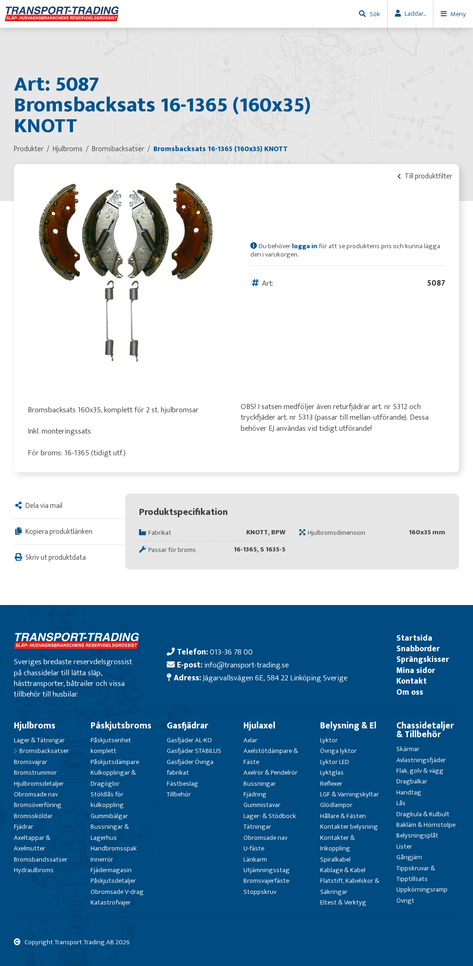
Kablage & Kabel (342, 870)
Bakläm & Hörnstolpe (425, 825)
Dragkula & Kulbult (422, 814)
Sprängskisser (422, 659)
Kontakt (411, 681)
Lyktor (329, 740)
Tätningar (257, 826)
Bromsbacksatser (44, 751)
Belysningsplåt (417, 835)
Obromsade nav (36, 794)
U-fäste (253, 848)
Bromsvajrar (30, 762)
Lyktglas (332, 772)
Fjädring (255, 794)
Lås (401, 803)
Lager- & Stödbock (269, 816)
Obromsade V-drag (117, 892)
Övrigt (405, 900)
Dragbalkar (411, 781)
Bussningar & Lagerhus (110, 832)
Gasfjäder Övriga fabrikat (190, 767)
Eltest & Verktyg (343, 902)
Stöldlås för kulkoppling (107, 800)
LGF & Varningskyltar (349, 794)
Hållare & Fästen (343, 816)
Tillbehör (179, 794)
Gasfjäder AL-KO (189, 740)
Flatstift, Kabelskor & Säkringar (349, 886)
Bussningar (259, 783)
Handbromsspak (114, 848)
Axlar (250, 740)
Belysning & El (348, 725)
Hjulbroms (34, 725)
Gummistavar (261, 805)
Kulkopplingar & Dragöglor (113, 778)
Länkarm (255, 859)
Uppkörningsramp (422, 889)
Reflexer (331, 783)
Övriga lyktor (338, 751)
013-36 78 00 (231, 652)
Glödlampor (336, 805)
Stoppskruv (259, 892)
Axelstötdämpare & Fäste (270, 756)
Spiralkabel (335, 859)
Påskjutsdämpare (115, 762)
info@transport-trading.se (246, 665)
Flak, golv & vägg (419, 770)
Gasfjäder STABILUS (194, 751)
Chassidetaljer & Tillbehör (425, 730)
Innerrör (102, 859)
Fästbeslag (182, 783)
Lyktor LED (334, 762)
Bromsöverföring (37, 805)
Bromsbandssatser (40, 859)
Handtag (408, 792)
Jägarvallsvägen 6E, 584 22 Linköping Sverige (275, 678)
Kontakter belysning (349, 826)
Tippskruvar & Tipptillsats (415, 873)
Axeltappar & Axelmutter (32, 843)
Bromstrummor (35, 772)
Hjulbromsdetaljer (39, 783)
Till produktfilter (427, 176)
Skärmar (407, 749)
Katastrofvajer (111, 902)
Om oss (409, 692)
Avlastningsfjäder (421, 760)
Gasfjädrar (187, 725)
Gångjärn (409, 857)
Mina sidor (415, 670)
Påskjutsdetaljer (113, 881)
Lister (404, 846)
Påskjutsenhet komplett (111, 745)
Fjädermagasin (111, 870)
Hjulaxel (259, 725)
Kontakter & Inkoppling (337, 843)
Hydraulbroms (34, 870)
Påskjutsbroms (121, 725)
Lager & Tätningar (39, 740)
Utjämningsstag (266, 870)
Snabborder (418, 648)
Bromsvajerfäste (266, 881)
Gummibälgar (109, 816)
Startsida (414, 638)
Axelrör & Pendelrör (270, 772)
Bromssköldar (33, 816)
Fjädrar (23, 826)
